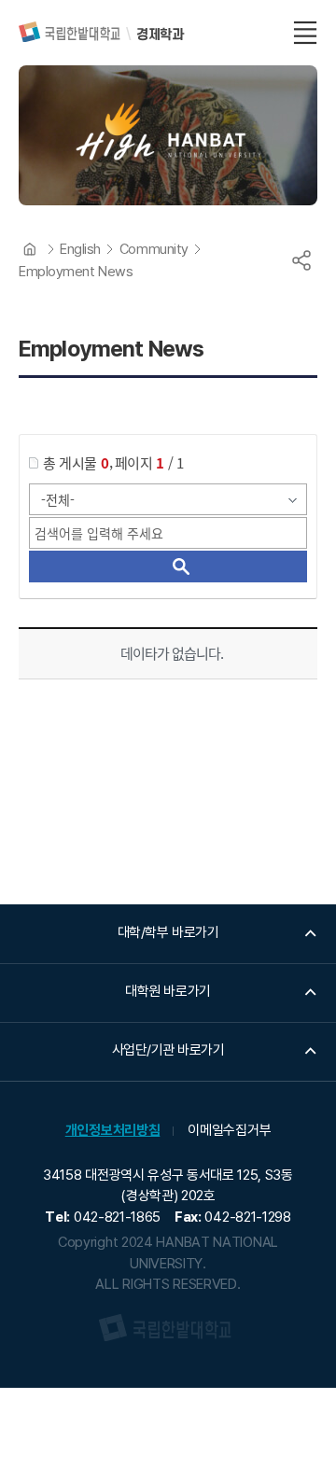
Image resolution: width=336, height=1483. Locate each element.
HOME (30, 249)
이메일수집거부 (229, 1130)
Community (154, 249)
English (80, 249)
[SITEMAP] (305, 33)
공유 (301, 260)
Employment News (76, 271)
